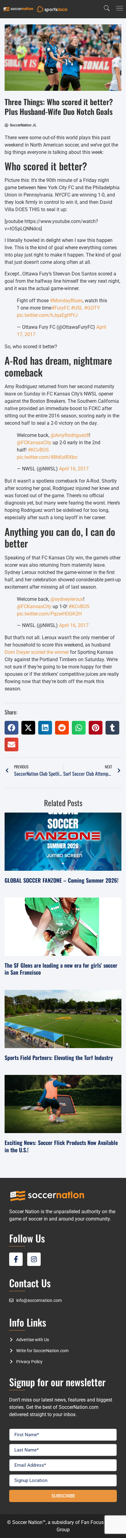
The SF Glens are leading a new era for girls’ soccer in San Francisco (61, 968)
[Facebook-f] (16, 1259)
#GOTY (92, 308)
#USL (77, 308)
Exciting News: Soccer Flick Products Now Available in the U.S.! (61, 1146)
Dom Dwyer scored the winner (37, 652)
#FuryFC (60, 308)
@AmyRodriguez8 (69, 435)
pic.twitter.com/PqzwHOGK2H (49, 614)
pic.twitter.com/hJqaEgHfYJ (47, 315)
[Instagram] (34, 1259)
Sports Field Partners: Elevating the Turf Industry (59, 1057)
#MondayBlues (66, 300)
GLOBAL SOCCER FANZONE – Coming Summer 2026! (61, 880)
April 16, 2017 (74, 469)
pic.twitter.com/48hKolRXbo (47, 457)
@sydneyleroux (66, 599)
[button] (11, 728)
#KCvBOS (38, 450)
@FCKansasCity (34, 442)
